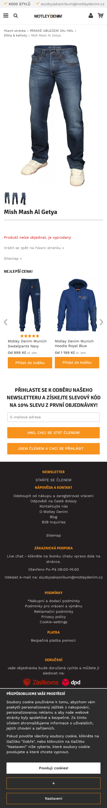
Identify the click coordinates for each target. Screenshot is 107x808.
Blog (53, 517)
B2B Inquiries (53, 522)
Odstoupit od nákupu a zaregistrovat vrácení (53, 496)
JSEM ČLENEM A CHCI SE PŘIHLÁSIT (51, 448)
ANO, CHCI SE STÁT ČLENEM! (54, 433)
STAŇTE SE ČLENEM (53, 480)
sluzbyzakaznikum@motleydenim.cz (72, 4)
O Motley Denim (53, 512)
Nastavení (53, 798)
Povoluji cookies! (53, 768)
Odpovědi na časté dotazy (53, 501)
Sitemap (53, 535)
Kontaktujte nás (53, 506)
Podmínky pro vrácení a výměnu (53, 606)
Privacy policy (53, 617)
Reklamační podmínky (53, 611)
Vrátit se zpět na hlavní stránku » (34, 248)
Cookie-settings (53, 622)
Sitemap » (13, 258)
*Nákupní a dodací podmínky (54, 601)
